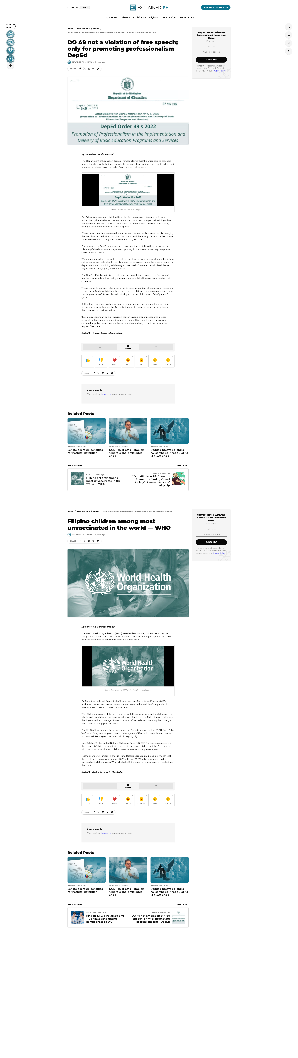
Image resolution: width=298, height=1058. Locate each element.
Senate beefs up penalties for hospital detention (85, 451)
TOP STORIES (83, 29)
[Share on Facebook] (80, 68)
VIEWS (154, 473)
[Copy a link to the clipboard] (98, 68)
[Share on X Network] (84, 68)
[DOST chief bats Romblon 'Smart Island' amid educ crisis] (128, 431)
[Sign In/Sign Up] (288, 26)
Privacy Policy (219, 71)
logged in (106, 394)
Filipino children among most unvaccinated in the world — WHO (103, 481)
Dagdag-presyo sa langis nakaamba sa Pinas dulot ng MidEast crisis (169, 453)
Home (70, 29)
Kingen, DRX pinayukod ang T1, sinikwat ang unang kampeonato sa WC (105, 918)
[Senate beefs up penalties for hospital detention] (87, 431)
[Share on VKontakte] (93, 68)
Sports (90, 912)
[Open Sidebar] (288, 34)
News (96, 29)
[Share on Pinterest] (89, 68)
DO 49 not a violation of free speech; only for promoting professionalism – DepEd (151, 918)
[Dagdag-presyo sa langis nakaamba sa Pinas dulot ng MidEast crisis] (170, 431)
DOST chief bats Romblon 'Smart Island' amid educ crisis (126, 453)
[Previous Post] (77, 478)
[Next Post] (178, 478)
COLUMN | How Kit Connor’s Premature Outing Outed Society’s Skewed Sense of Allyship (151, 481)
